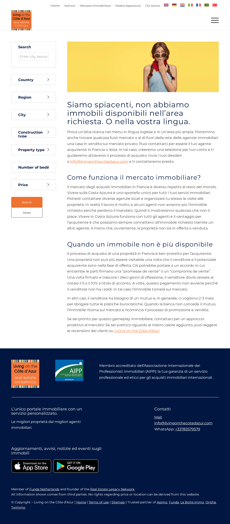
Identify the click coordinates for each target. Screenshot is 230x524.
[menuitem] (55, 5)
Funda (174, 502)
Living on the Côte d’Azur (136, 331)
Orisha (211, 502)
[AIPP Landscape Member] (69, 370)
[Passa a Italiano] (190, 5)
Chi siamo (152, 5)
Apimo (162, 502)
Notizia (69, 5)
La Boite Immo (192, 502)
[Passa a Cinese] (215, 5)
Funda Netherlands (44, 489)
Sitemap (118, 502)
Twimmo (18, 507)
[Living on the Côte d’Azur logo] (21, 20)
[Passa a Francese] (199, 5)
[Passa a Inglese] (166, 5)
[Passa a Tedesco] (174, 5)
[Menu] (213, 20)
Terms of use (99, 502)
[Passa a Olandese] (182, 5)
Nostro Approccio (128, 5)
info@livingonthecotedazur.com (99, 161)
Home (55, 5)
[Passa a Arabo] (207, 5)
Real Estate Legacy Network (112, 489)
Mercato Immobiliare (95, 5)
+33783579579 (187, 429)
